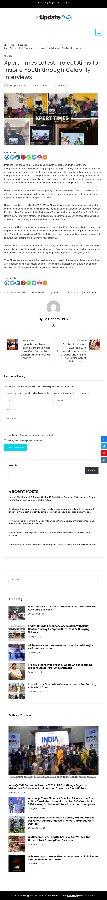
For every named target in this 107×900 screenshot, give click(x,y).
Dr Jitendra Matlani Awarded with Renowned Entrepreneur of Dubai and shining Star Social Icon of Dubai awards (71, 351)
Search (12, 465)
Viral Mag (73, 895)
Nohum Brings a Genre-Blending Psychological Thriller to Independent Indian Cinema (52, 544)
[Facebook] (6, 157)
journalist (55, 292)
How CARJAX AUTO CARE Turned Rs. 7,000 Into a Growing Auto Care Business (62, 608)
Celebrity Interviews (16, 292)
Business (8, 56)
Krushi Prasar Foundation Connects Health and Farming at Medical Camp (62, 686)
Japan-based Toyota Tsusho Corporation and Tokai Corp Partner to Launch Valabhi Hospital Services (36, 349)
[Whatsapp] (28, 157)
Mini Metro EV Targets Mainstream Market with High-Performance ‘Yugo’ (60, 647)
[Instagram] (39, 157)
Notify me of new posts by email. (25, 440)
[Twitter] (12, 157)
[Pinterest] (23, 157)
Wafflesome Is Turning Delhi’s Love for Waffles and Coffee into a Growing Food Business (49, 534)
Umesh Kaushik (72, 292)
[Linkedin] (17, 157)
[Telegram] (34, 157)
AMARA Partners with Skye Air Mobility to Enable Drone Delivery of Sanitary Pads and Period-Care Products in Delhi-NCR (51, 522)
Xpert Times (50, 205)
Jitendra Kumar (38, 292)
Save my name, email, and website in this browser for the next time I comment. (48, 393)
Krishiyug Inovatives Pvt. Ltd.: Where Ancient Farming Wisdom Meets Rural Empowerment (60, 666)
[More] (44, 157)
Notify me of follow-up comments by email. (30, 435)
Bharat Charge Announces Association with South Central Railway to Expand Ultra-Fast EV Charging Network (58, 629)
